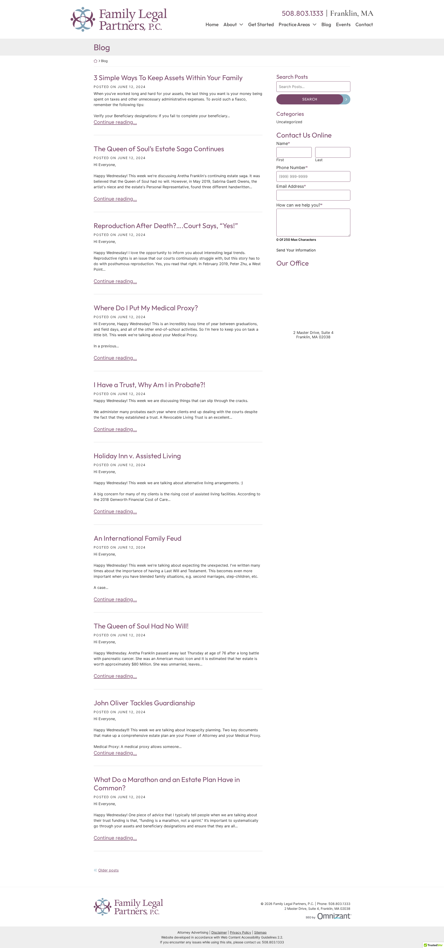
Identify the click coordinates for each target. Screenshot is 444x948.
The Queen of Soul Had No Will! (141, 626)
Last (319, 160)
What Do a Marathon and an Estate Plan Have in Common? (167, 783)
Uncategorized (289, 121)
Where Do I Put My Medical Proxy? (146, 307)
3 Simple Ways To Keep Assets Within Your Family (168, 77)
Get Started (261, 24)
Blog (326, 24)
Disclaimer (219, 932)
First (280, 160)
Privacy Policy (240, 932)
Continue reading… (115, 122)
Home (212, 24)
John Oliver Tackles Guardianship (144, 702)
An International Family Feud (137, 538)
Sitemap (260, 932)
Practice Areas (294, 24)
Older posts (108, 870)
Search (309, 99)
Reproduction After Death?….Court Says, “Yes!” (166, 225)
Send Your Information (296, 250)
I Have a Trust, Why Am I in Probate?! (149, 384)
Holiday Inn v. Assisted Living (137, 455)
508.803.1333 (273, 942)
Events (343, 24)
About (230, 24)
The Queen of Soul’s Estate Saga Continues (159, 148)
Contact (364, 24)
